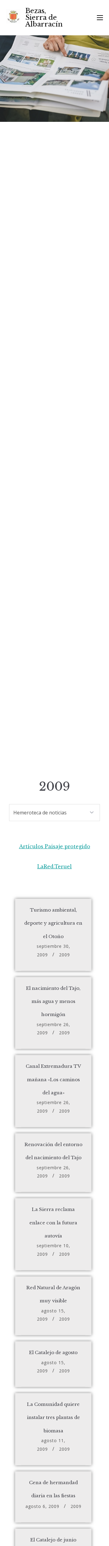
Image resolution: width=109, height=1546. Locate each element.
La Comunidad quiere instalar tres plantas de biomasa (53, 1417)
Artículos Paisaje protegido (54, 846)
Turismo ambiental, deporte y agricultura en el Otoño (53, 923)
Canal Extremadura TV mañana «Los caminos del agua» (53, 1079)
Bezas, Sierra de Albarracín (44, 17)
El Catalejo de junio (53, 1540)
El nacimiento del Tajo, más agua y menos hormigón (53, 1001)
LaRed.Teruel (54, 866)
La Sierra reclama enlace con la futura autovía (53, 1222)
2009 (64, 955)
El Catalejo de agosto (53, 1352)
